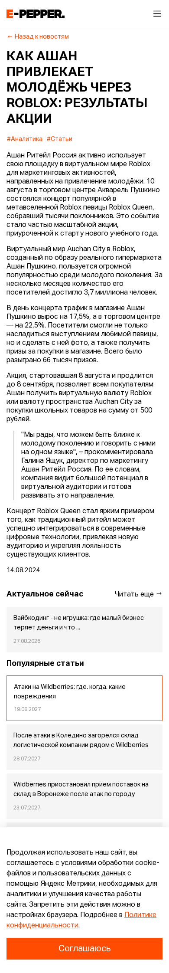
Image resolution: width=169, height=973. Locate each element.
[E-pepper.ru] (35, 14)
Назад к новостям (42, 37)
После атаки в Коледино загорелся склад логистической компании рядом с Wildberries (81, 740)
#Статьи (59, 139)
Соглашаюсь (84, 948)
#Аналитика (24, 139)
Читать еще (135, 594)
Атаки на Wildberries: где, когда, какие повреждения (70, 692)
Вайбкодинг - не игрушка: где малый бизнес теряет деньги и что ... (78, 623)
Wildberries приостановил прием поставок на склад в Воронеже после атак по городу (81, 789)
